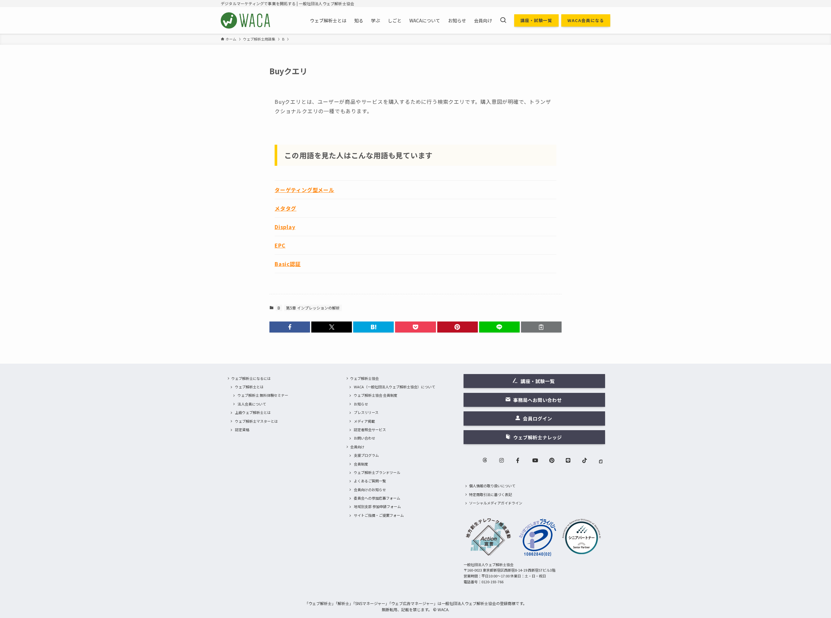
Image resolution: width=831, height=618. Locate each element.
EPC (280, 245)
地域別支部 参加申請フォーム (377, 506)
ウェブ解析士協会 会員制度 (375, 395)
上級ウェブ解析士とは (253, 412)
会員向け (357, 446)
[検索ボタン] (503, 20)
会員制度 (361, 464)
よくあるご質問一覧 (370, 480)
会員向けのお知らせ (370, 489)
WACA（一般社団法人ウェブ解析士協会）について (394, 386)
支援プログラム (366, 455)
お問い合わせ (364, 438)
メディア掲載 (364, 421)
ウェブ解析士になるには (251, 378)
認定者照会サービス (370, 429)
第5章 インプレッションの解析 (313, 307)
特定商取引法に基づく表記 (490, 494)
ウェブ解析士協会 (364, 378)
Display (285, 227)
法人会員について (252, 403)
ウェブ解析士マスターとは (256, 421)
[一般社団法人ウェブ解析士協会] (246, 20)
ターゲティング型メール (304, 190)
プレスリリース (366, 412)
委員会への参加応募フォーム (377, 498)
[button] (289, 327)
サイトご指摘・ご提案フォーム (379, 515)
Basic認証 (288, 264)
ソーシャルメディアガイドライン (495, 502)
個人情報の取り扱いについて (492, 485)
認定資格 (242, 429)
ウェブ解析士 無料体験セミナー (263, 395)
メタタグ (285, 208)
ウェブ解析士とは (249, 386)
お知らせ (361, 403)
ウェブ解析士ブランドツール (377, 472)
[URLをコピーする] (541, 327)
